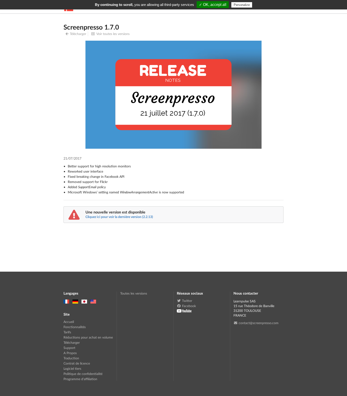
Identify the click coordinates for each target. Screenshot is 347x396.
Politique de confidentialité (82, 374)
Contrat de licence (76, 363)
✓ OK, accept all (212, 5)
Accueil (68, 322)
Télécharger (78, 34)
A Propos (70, 353)
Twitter (187, 301)
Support (69, 348)
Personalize (242, 5)
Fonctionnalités (74, 327)
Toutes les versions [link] (133, 293)
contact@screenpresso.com (259, 323)
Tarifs (67, 332)
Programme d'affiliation (80, 379)
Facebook (189, 306)
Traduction (71, 358)
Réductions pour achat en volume (88, 337)
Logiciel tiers (72, 368)
